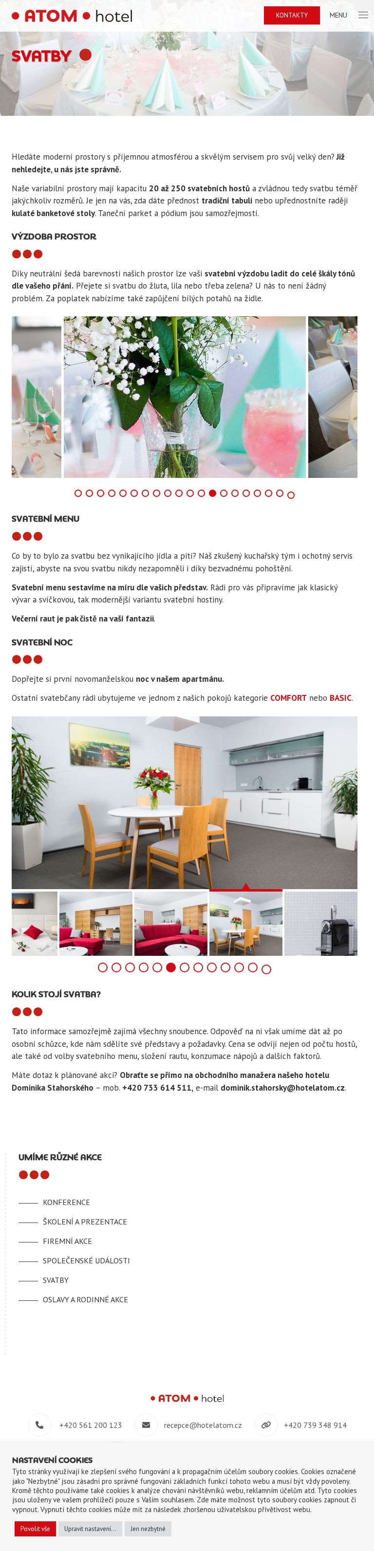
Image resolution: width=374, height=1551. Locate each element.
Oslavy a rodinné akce (85, 1299)
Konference (66, 1202)
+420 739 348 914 (315, 1425)
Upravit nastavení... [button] (90, 1529)
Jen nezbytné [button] (148, 1529)
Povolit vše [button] (35, 1529)
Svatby (56, 1280)
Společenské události (86, 1260)
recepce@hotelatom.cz (203, 1425)
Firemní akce (67, 1241)
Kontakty (292, 15)
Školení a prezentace (85, 1221)
